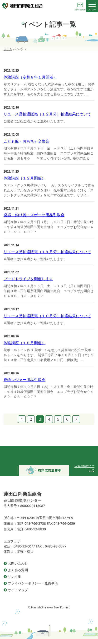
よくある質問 (18, 570)
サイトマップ (18, 590)
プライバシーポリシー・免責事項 (33, 583)
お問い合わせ (18, 563)
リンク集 (14, 576)
